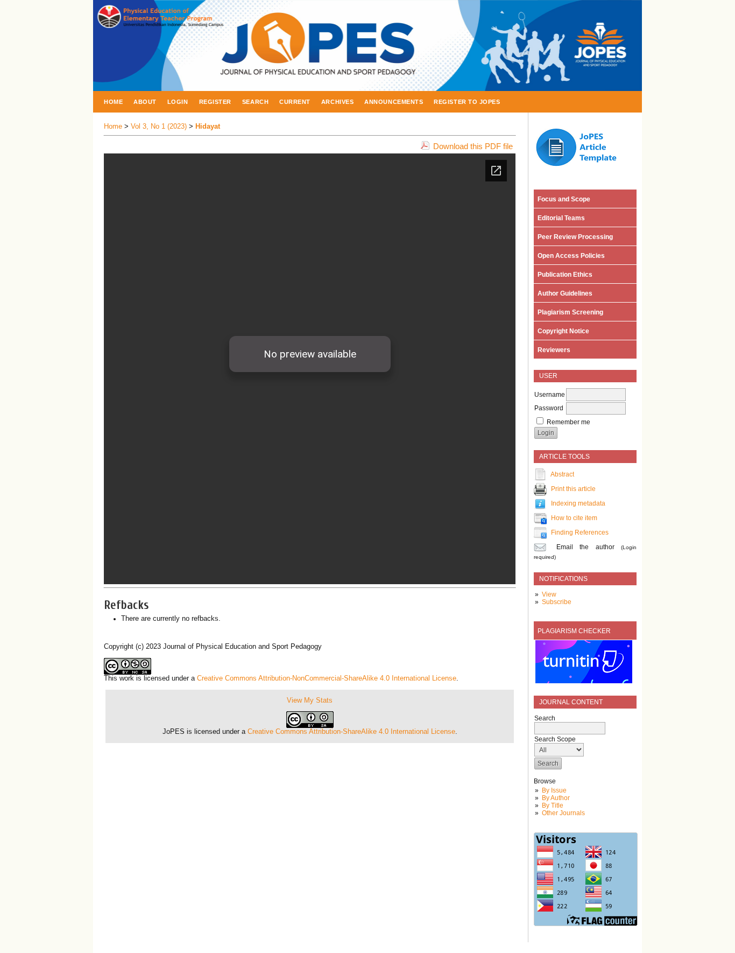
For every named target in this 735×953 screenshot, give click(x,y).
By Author (556, 798)
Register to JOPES (467, 102)
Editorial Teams (559, 218)
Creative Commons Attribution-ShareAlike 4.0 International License (351, 731)
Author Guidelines (563, 293)
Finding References (580, 532)
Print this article (573, 489)
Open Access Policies (569, 256)
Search (255, 102)
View (549, 594)
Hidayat (207, 126)
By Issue (554, 790)
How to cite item (574, 518)
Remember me (568, 422)
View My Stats (310, 700)
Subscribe (556, 602)
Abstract (562, 474)
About (145, 102)
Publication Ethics (563, 274)
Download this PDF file (473, 146)
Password (548, 408)
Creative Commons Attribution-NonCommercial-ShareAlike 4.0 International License (326, 678)
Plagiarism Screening (568, 312)
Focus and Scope (562, 199)
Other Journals (563, 813)
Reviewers (552, 350)
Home (113, 102)
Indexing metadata (578, 503)
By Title (552, 805)
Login (177, 102)
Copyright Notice (561, 331)
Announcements (393, 102)
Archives (337, 102)
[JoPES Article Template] (582, 167)
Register (215, 102)
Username (549, 394)
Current (294, 102)
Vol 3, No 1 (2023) (159, 126)
